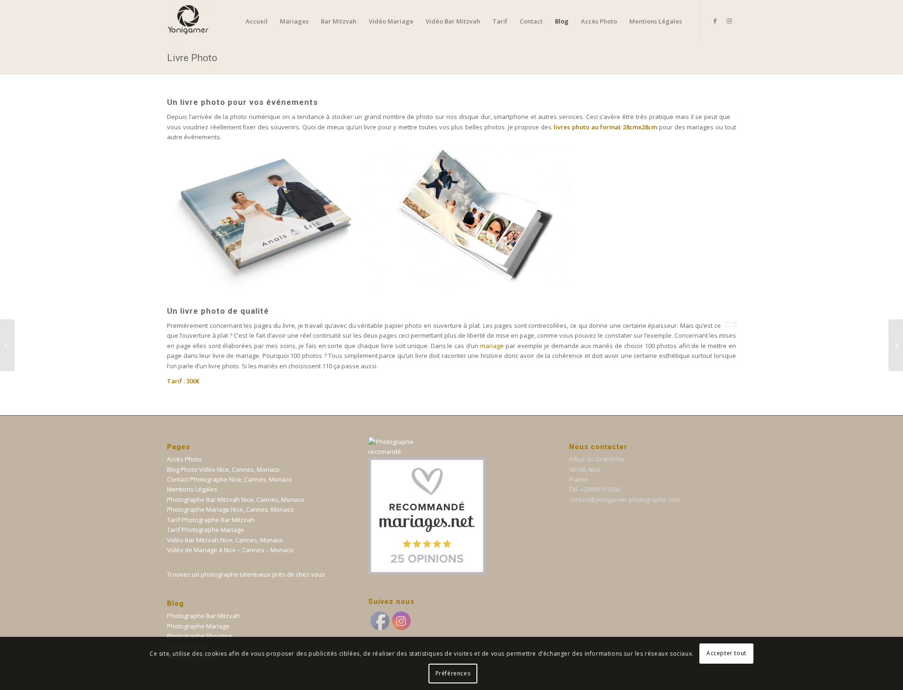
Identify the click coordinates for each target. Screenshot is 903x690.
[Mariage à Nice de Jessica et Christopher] (7, 345)
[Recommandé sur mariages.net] (427, 572)
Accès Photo (184, 459)
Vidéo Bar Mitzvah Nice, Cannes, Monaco (225, 540)
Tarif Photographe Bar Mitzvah (210, 520)
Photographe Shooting (199, 636)
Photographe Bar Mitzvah (203, 615)
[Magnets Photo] (895, 345)
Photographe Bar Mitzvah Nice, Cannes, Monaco (235, 499)
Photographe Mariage (198, 626)
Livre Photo (192, 57)
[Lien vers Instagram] (729, 21)
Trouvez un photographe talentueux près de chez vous (246, 574)
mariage (492, 345)
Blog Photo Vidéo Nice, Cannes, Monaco (223, 469)
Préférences (453, 673)
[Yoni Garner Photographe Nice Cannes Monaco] (188, 21)
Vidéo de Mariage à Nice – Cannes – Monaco (230, 550)
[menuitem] (256, 21)
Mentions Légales (192, 489)
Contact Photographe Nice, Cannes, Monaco (229, 479)
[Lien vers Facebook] (715, 21)
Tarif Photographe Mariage (205, 529)
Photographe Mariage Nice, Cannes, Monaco (230, 509)
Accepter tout (726, 653)
